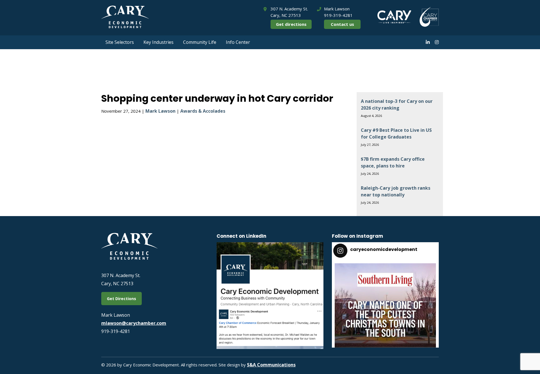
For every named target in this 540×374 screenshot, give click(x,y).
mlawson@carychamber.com (133, 323)
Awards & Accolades (202, 111)
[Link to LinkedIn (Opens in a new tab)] (270, 347)
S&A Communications (271, 365)
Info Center (238, 42)
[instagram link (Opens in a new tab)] (437, 42)
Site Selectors (119, 42)
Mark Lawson (160, 111)
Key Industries (158, 42)
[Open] (385, 313)
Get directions (291, 24)
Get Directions (121, 298)
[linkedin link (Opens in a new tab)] (428, 42)
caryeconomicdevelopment (384, 269)
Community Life (199, 42)
